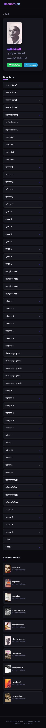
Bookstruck (12, 4)
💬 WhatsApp (14, 65)
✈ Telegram (31, 65)
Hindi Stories (28, 723)
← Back (6, 14)
